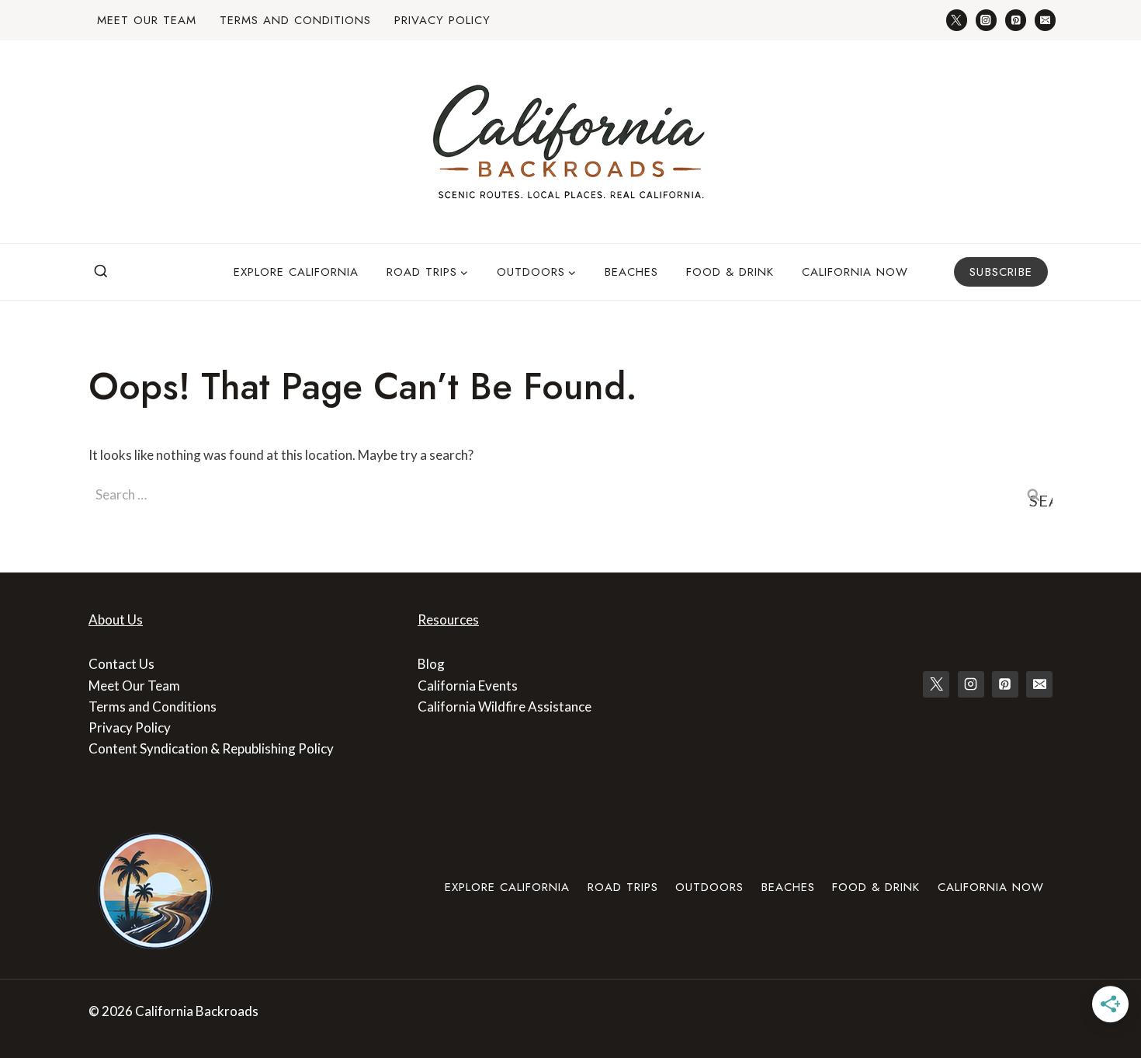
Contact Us (121, 664)
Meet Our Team (146, 20)
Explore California (296, 271)
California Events (468, 685)
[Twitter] (956, 19)
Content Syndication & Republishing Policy (211, 748)
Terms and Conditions (295, 20)
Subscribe (1000, 271)
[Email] (1045, 19)
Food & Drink (730, 271)
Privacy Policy (442, 20)
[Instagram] (986, 19)
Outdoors (709, 887)
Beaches (631, 271)
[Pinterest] (1015, 19)
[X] (936, 684)
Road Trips (623, 887)
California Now (855, 271)
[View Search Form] (101, 272)
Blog (431, 664)
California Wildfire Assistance (504, 706)
